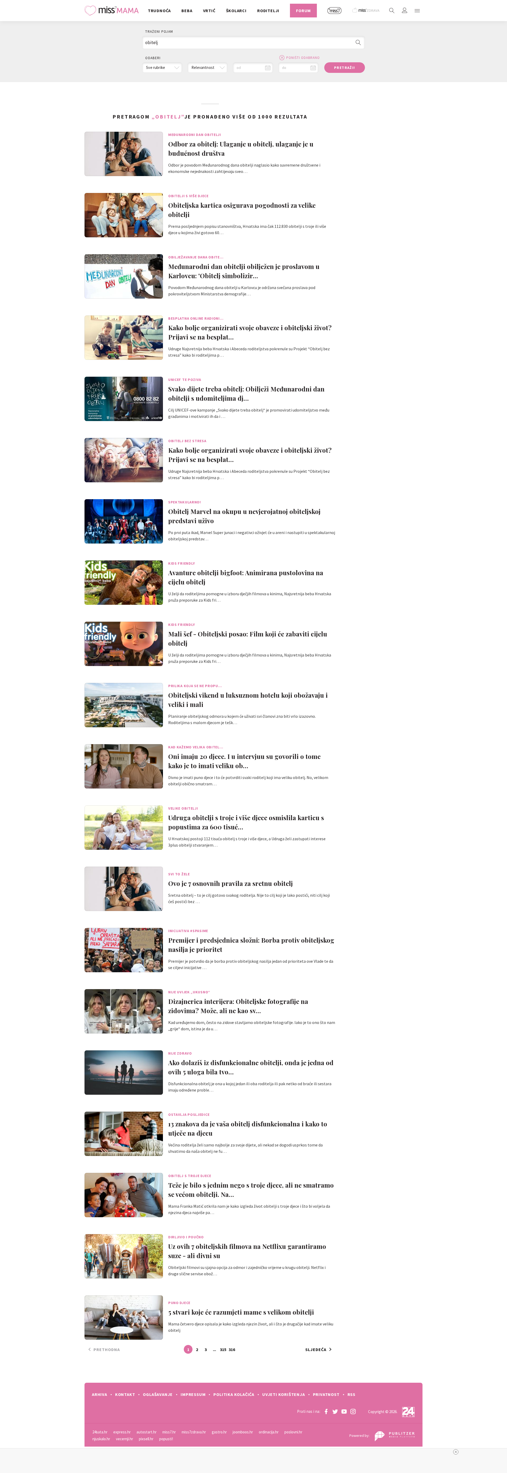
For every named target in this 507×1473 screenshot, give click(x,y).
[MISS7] (334, 10)
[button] (417, 10)
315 (223, 1349)
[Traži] (392, 10)
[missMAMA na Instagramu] (353, 1411)
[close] (455, 1452)
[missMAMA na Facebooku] (326, 1411)
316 (232, 1349)
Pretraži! (344, 67)
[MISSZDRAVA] (366, 10)
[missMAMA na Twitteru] (335, 1411)
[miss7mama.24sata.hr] (112, 10)
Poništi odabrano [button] (303, 57)
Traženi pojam (159, 31)
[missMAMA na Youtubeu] (344, 1411)
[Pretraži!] (358, 42)
